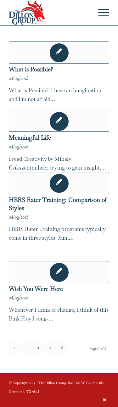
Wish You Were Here (36, 289)
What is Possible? (31, 69)
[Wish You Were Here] (59, 272)
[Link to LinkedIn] (104, 399)
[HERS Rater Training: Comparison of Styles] (59, 183)
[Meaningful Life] (59, 121)
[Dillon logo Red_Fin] (49, 12)
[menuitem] (100, 12)
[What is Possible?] (59, 53)
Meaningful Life (30, 138)
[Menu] (100, 12)
